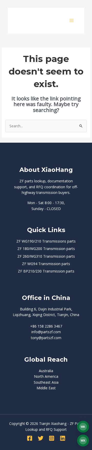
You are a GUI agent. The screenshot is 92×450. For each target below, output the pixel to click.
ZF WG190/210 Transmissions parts (46, 241)
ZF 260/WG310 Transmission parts (46, 256)
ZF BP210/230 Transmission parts (46, 271)
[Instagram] (51, 438)
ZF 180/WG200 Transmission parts (46, 248)
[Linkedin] (62, 438)
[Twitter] (40, 438)
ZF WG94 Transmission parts (46, 263)
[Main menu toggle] (72, 20)
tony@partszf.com (46, 337)
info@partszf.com (46, 331)
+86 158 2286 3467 (46, 326)
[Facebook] (29, 438)
